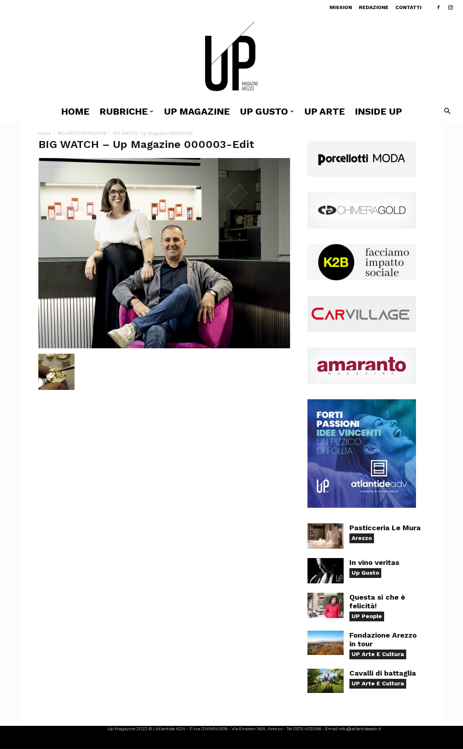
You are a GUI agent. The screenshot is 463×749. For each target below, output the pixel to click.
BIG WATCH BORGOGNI (82, 133)
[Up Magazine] (231, 58)
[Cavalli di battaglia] (325, 681)
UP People (367, 616)
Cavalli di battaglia (382, 673)
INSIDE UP (378, 111)
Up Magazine (197, 111)
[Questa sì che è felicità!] (325, 605)
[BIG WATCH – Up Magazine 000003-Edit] (164, 346)
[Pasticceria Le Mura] (325, 536)
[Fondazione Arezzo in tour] (325, 643)
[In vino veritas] (325, 570)
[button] (447, 111)
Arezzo (362, 538)
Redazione (373, 7)
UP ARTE (324, 111)
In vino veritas (374, 562)
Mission (341, 7)
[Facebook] (438, 7)
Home (75, 111)
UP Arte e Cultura (378, 654)
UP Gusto (264, 111)
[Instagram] (450, 7)
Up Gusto (365, 572)
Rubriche (123, 111)
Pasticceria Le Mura (385, 527)
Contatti (408, 7)
